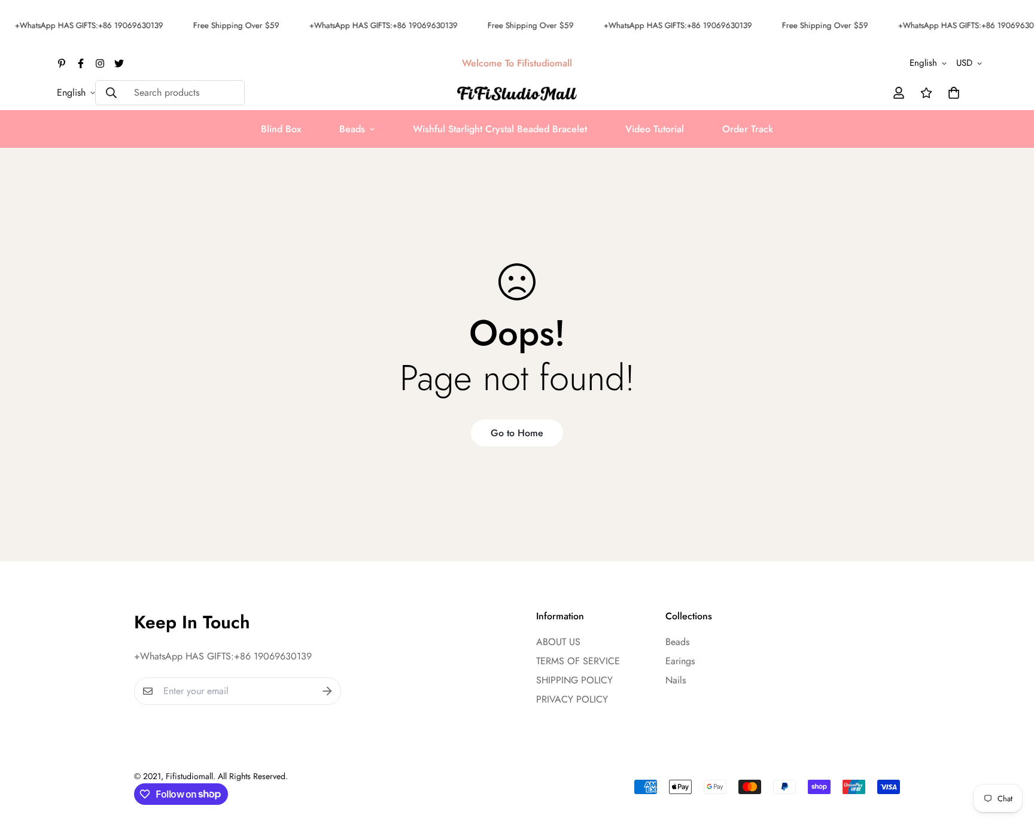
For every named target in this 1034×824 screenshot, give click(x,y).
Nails (675, 680)
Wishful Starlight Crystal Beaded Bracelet (500, 129)
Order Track (747, 129)
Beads (352, 129)
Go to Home (517, 433)
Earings (680, 661)
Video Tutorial (654, 129)
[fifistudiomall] (517, 92)
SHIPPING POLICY (574, 680)
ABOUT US (558, 642)
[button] (951, 93)
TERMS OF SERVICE (578, 661)
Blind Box (281, 129)
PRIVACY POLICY (572, 699)
